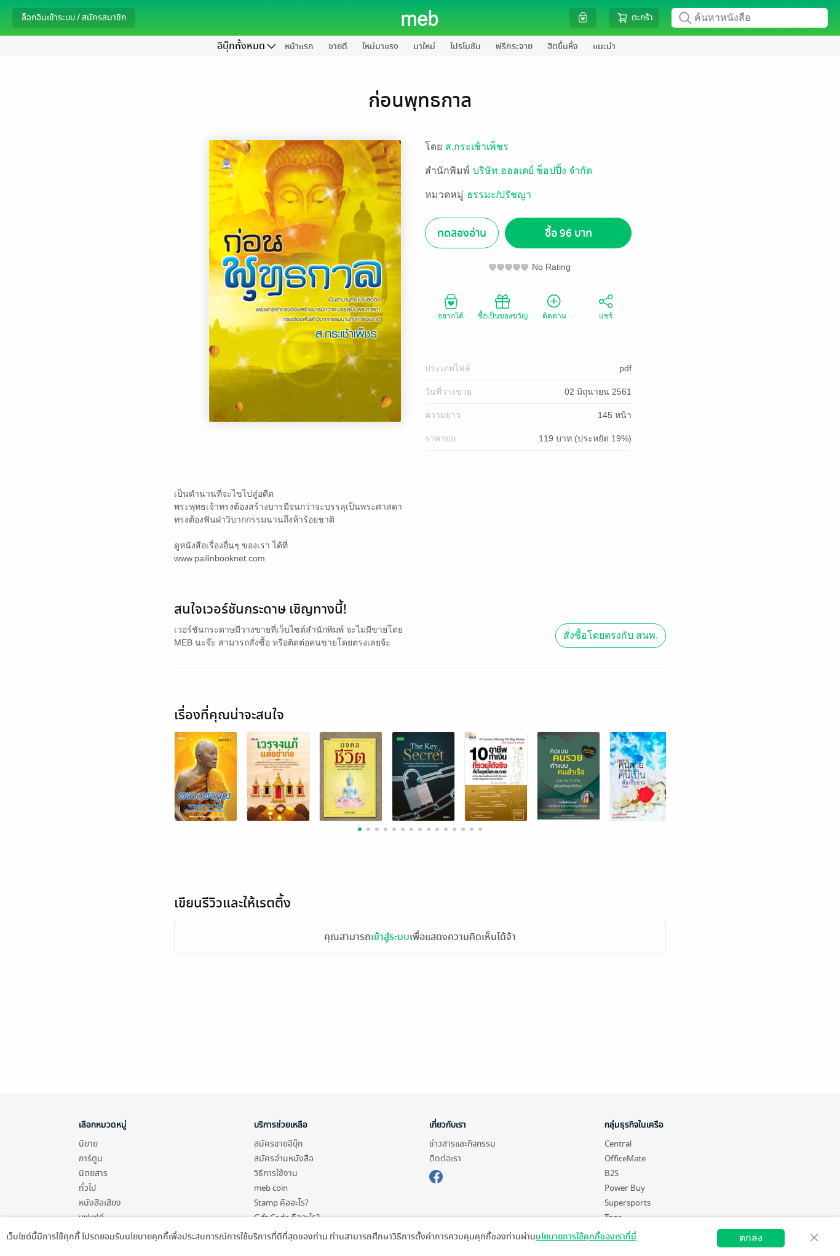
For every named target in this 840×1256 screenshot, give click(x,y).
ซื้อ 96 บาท (568, 233)
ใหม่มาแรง (380, 46)
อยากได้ (451, 316)
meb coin (271, 1188)
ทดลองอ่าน (461, 233)
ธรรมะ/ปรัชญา (499, 194)
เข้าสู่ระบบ (390, 937)
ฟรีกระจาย (514, 46)
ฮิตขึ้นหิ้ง (562, 46)
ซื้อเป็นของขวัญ (503, 316)
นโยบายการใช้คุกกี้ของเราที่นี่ (586, 1236)
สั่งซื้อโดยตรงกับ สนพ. (610, 635)
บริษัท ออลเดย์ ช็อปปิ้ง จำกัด (532, 170)
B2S (611, 1173)
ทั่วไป (87, 1188)
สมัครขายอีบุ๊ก (278, 1143)
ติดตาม (554, 316)
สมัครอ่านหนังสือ (284, 1158)
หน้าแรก (299, 46)
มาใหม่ (424, 46)
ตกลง (751, 1238)
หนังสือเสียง (100, 1202)
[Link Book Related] (206, 776)
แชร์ (605, 316)
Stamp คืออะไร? (281, 1202)
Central (618, 1143)
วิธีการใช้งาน (276, 1173)
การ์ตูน (91, 1158)
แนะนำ (604, 46)
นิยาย (88, 1143)
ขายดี (337, 46)
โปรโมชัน (465, 46)
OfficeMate (625, 1158)
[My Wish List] (583, 17)
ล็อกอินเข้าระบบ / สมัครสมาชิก (74, 17)
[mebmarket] (436, 1174)
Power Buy (624, 1188)
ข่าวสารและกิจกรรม (462, 1143)
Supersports (627, 1202)
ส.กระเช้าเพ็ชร (477, 146)
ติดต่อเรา (445, 1158)
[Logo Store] (420, 18)
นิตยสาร (93, 1173)
